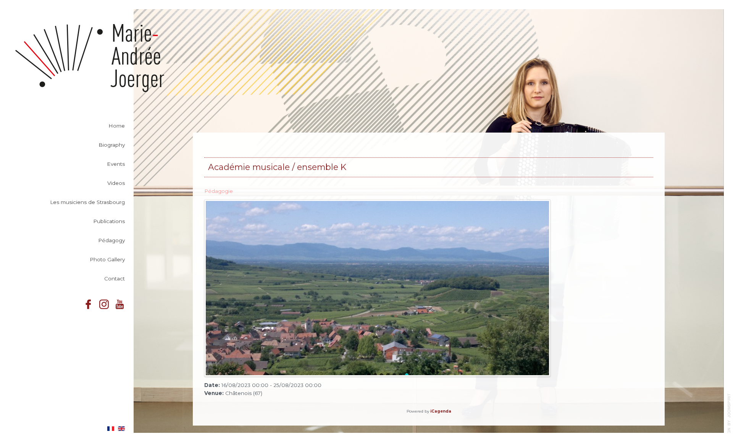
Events (116, 164)
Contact (114, 278)
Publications (109, 221)
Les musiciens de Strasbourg (87, 202)
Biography (111, 145)
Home (116, 126)
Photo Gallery (107, 259)
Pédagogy (111, 240)
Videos (116, 183)
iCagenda (440, 411)
